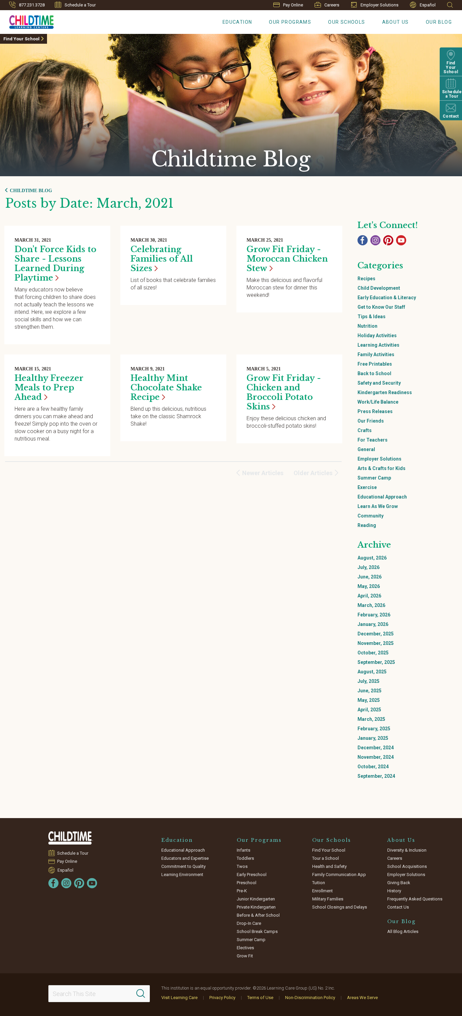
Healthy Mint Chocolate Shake (166, 387)
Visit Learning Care (179, 997)
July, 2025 (368, 681)
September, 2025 (376, 662)
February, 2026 (373, 614)
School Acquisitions (407, 866)
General (366, 449)
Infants (243, 850)
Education (237, 22)
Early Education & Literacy (386, 297)
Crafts (364, 430)
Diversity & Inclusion (406, 850)
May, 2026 (368, 586)
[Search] (140, 993)
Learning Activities (378, 345)
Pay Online (293, 4)
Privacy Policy (222, 997)
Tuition (318, 882)
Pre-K (242, 890)
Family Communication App (339, 874)
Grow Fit (245, 955)
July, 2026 (368, 567)
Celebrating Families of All (162, 258)
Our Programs (290, 22)
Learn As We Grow (377, 506)
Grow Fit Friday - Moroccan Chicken (287, 258)
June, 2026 (369, 577)
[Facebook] (362, 240)
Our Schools (346, 22)
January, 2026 (372, 624)
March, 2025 (371, 719)
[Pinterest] (388, 240)
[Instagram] (375, 240)
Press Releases (375, 411)
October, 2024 (373, 766)
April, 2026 (369, 595)
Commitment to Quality (183, 866)
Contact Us (398, 907)
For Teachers (372, 440)
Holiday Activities (377, 335)
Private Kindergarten (256, 907)
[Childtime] (27, 20)
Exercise (367, 487)
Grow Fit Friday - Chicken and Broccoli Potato (284, 392)
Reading (366, 525)
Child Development (378, 288)
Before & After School (258, 915)
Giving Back (398, 882)
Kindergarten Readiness (384, 392)
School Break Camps (257, 931)
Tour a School (325, 858)
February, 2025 (373, 728)
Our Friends (370, 421)
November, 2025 (375, 643)
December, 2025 (375, 633)
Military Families (327, 898)
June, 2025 (369, 690)
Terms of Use (260, 997)
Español (428, 4)
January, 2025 (372, 738)
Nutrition (367, 326)
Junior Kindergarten (256, 898)
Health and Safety (329, 866)
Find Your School (21, 38)
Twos (242, 866)
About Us (395, 22)
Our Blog (439, 22)
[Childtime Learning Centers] (70, 838)
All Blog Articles (402, 931)
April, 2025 (369, 709)
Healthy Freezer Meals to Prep (49, 387)
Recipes (366, 278)
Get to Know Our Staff (381, 307)
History (394, 890)
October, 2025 (373, 652)
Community (370, 516)
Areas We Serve (362, 997)
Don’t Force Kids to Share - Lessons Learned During (55, 263)
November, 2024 (375, 757)
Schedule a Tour (80, 4)
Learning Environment (182, 874)
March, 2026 (371, 605)
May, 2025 (368, 700)
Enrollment (322, 890)
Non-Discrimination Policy (310, 997)
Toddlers (245, 858)
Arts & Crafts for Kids (381, 468)
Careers (331, 4)
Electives (245, 947)
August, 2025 (372, 671)
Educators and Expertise (185, 858)
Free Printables (374, 364)
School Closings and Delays (339, 907)
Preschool (246, 882)
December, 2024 (375, 747)
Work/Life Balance (377, 402)
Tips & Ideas (371, 316)
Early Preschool (252, 874)
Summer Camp (374, 478)
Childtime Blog (31, 190)
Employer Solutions (379, 4)
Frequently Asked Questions (414, 898)
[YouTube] (401, 240)
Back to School (374, 373)
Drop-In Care (249, 923)
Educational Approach (382, 497)
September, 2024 (376, 776)
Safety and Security (379, 383)
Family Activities (375, 354)
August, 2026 (372, 558)
